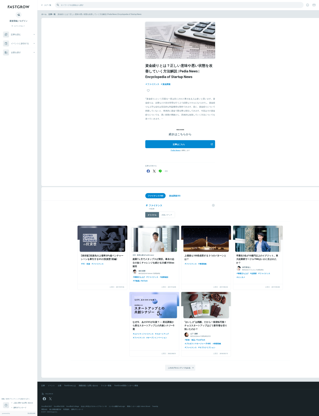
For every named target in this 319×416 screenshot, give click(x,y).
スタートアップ (163, 334)
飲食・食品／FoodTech (195, 339)
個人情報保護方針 (55, 409)
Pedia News (175, 150)
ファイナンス (153, 84)
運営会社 (44, 409)
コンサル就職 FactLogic (117, 406)
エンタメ (241, 277)
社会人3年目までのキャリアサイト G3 (94, 406)
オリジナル (152, 215)
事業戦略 (203, 263)
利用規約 (66, 409)
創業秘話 (164, 277)
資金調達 (166, 84)
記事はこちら (179, 144)
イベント (51, 385)
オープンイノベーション (157, 337)
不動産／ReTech (141, 280)
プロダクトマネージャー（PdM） (198, 343)
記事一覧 (52, 14)
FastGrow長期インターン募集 (126, 385)
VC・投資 (86, 263)
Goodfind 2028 (59, 406)
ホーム (44, 14)
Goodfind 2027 (46, 406)
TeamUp (155, 406)
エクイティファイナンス (144, 334)
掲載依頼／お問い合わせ (88, 385)
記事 (43, 385)
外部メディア (167, 215)
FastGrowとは (70, 385)
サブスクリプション (207, 347)
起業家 (254, 273)
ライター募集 (106, 385)
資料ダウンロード (77, 409)
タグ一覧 (47, 5)
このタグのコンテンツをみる (179, 367)
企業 (59, 385)
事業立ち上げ (139, 277)
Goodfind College (72, 406)
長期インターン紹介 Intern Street (138, 406)
